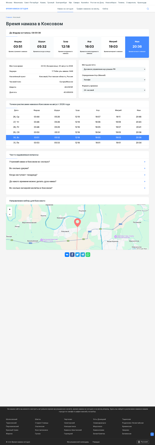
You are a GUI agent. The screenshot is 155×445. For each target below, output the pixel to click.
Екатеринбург (61, 3)
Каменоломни (98, 430)
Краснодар (142, 3)
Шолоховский (11, 419)
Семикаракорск (99, 423)
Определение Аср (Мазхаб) (94, 75)
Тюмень (121, 3)
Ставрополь (131, 3)
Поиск (148, 9)
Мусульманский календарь (78, 442)
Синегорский (69, 423)
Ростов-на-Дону (97, 3)
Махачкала (18, 3)
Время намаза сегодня (17, 9)
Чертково (68, 419)
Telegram (82, 254)
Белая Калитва (99, 434)
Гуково (38, 434)
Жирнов (9, 434)
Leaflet (134, 249)
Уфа (70, 3)
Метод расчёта (88, 65)
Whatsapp (88, 254)
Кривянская (127, 426)
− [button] (10, 214)
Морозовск (97, 426)
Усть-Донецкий (99, 419)
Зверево (125, 430)
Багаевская (126, 434)
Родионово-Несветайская (133, 423)
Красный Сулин (12, 430)
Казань (43, 3)
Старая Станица (41, 423)
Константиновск (41, 430)
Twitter (77, 254)
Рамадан (96, 442)
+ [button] (10, 209)
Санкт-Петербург (31, 3)
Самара (76, 3)
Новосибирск (111, 3)
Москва (9, 3)
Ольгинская (39, 426)
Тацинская (126, 419)
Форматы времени (90, 86)
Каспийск (85, 3)
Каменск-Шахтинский (73, 430)
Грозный (50, 3)
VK (67, 254)
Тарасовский (11, 423)
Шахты (38, 419)
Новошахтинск (70, 426)
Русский (144, 442)
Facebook (72, 254)
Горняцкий (68, 434)
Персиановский (12, 426)
